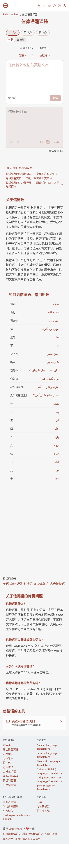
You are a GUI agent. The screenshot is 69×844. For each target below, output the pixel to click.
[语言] (38, 5)
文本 (15, 32)
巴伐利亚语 (9, 780)
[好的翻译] (11, 142)
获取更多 (42, 48)
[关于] (59, 5)
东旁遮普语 (41, 584)
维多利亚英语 (10, 776)
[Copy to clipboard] (48, 142)
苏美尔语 (8, 767)
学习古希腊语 (10, 806)
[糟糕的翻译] (18, 142)
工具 (39, 802)
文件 (30, 32)
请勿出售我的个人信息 (27, 839)
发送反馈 (54, 151)
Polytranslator (11, 14)
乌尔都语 (16, 584)
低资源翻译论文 (12, 834)
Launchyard (15, 828)
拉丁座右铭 (43, 810)
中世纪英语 (9, 785)
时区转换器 (43, 806)
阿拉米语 (8, 758)
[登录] (64, 5)
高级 (22, 39)
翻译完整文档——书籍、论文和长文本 (27, 178)
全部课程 (8, 810)
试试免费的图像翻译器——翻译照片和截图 (30, 173)
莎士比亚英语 (10, 749)
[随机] (44, 5)
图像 (45, 32)
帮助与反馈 (51, 834)
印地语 (28, 584)
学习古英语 (9, 802)
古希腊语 (8, 754)
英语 (6, 584)
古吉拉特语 (57, 584)
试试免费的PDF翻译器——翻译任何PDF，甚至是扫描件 (32, 184)
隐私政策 (8, 839)
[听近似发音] (41, 142)
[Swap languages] (33, 55)
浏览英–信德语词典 (21, 168)
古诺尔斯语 (9, 771)
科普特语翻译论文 (32, 834)
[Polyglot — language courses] (49, 5)
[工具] (54, 5)
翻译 (55, 98)
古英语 (7, 745)
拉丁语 (7, 762)
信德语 (43, 55)
